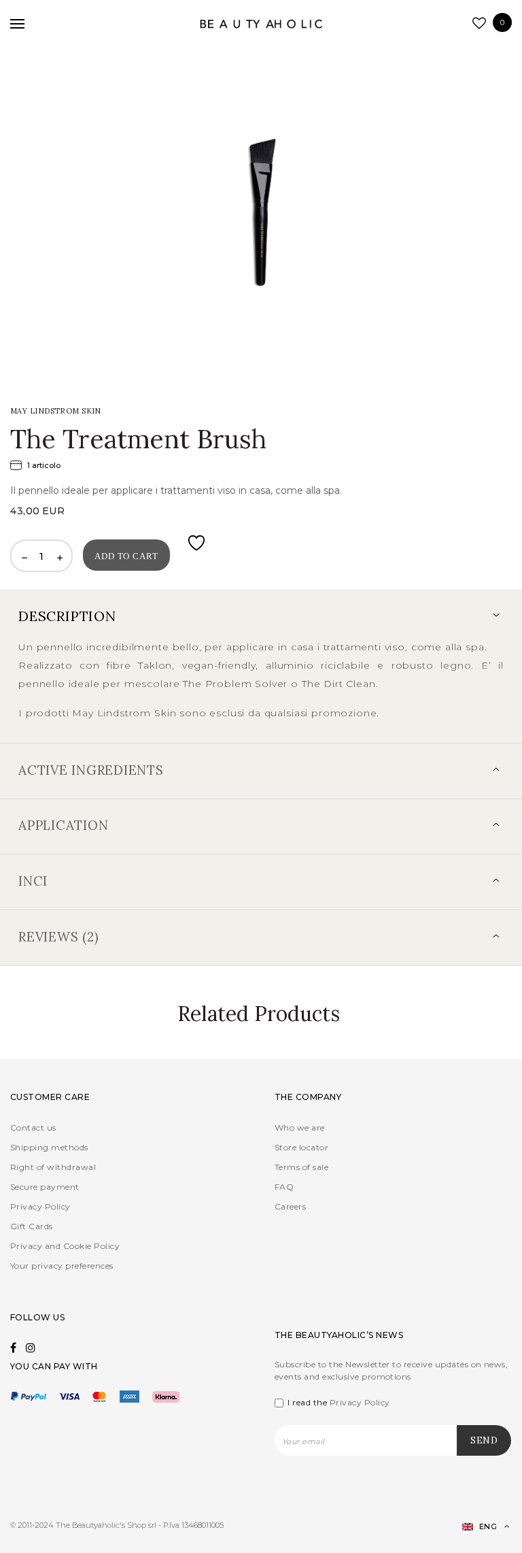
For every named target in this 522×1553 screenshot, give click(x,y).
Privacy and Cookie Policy (65, 1246)
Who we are (300, 1127)
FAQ (284, 1187)
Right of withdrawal (53, 1167)
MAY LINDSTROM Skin (55, 411)
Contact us (33, 1127)
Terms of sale (301, 1167)
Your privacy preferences (62, 1265)
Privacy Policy (40, 1206)
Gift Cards (31, 1226)
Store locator (301, 1147)
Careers (290, 1206)
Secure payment (45, 1187)
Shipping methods (49, 1147)
